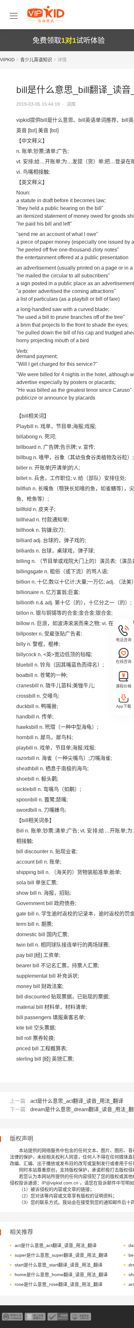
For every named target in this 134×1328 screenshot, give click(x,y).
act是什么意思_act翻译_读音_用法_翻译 (76, 1101)
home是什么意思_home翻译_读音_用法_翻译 (61, 1274)
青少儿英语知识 (36, 59)
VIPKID (7, 59)
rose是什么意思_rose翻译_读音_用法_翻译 (58, 1284)
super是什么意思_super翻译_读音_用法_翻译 (61, 1255)
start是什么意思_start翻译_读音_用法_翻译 (58, 1264)
